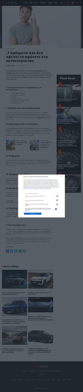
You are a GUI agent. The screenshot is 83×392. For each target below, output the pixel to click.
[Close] (62, 177)
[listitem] (41, 193)
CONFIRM (33, 213)
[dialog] (41, 196)
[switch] (56, 196)
